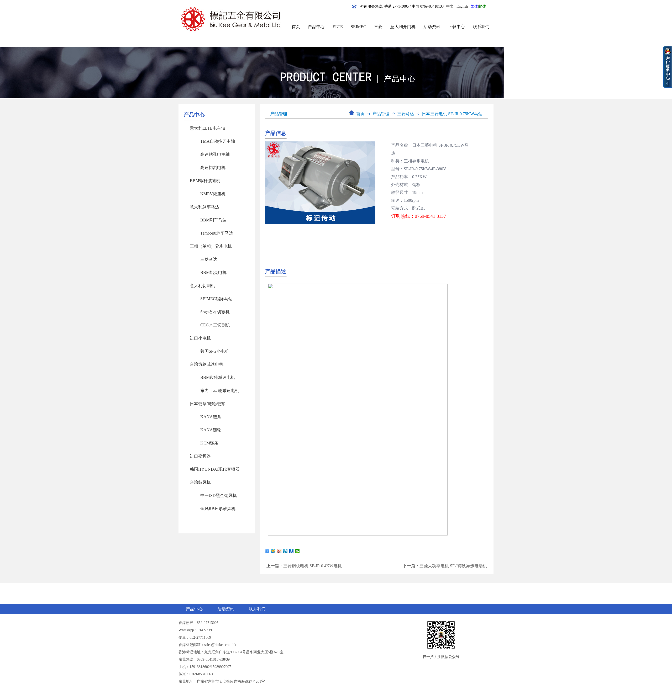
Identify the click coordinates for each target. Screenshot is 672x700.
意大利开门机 (403, 26)
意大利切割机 (202, 285)
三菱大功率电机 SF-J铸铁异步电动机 (453, 566)
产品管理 (380, 114)
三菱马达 (208, 259)
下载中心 (456, 26)
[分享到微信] (297, 551)
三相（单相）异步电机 (211, 246)
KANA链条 (210, 417)
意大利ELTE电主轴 (207, 128)
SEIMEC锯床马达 (216, 298)
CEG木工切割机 (215, 325)
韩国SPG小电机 (214, 351)
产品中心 (316, 26)
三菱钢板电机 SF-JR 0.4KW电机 (312, 566)
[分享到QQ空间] (273, 551)
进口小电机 (200, 338)
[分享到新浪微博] (279, 551)
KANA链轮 (210, 430)
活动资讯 (431, 26)
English (462, 6)
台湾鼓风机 (200, 482)
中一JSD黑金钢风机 (218, 495)
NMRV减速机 (212, 194)
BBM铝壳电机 (213, 272)
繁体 (474, 6)
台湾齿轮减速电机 (206, 364)
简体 (482, 6)
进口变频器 (200, 456)
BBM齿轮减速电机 (217, 377)
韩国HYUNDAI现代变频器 (214, 469)
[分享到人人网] (291, 551)
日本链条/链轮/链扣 (207, 403)
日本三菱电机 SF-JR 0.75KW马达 (452, 114)
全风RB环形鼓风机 (217, 508)
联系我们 (481, 26)
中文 (450, 6)
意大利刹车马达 (204, 207)
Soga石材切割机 (215, 312)
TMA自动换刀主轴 (217, 141)
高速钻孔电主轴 (215, 154)
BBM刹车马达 (213, 220)
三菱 (378, 26)
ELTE (338, 26)
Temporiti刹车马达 (216, 233)
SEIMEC (358, 26)
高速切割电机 (212, 167)
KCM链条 (209, 443)
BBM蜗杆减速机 (205, 180)
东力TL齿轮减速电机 (219, 390)
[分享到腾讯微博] (285, 551)
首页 (296, 26)
